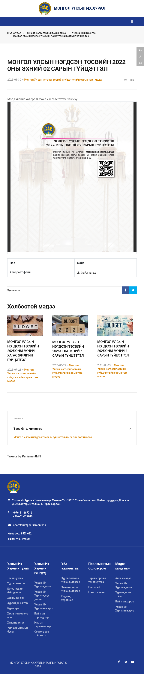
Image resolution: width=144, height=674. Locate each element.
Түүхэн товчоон (16, 583)
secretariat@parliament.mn (29, 525)
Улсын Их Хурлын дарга (43, 584)
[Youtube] (133, 662)
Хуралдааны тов (17, 603)
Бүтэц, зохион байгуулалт (15, 590)
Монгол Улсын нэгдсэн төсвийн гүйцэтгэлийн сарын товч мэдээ (51, 36)
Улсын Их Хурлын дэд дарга (41, 595)
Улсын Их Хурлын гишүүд (43, 606)
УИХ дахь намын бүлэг (17, 629)
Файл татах (88, 272)
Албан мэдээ (123, 578)
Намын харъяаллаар (42, 624)
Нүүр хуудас (14, 33)
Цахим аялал (96, 592)
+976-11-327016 (22, 516)
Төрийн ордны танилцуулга (97, 580)
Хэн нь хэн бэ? (15, 597)
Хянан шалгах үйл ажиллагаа (70, 589)
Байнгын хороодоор (41, 615)
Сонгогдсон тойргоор (41, 633)
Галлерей (94, 587)
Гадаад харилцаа (67, 598)
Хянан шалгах (15, 622)
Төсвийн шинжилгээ (84, 33)
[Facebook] (119, 662)
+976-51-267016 (22, 512)
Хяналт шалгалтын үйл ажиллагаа (46, 33)
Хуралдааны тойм (123, 594)
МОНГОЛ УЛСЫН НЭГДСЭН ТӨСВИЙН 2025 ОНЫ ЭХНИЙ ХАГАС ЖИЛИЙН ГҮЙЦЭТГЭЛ (23, 351)
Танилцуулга (15, 578)
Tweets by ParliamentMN (24, 456)
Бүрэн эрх (13, 608)
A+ (140, 63)
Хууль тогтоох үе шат (17, 615)
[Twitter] (126, 662)
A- (140, 50)
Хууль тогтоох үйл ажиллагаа (70, 580)
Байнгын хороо (124, 601)
